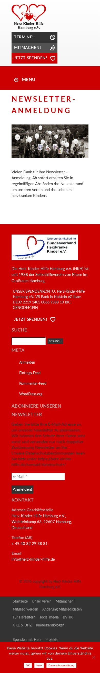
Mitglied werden (25, 609)
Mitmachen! (65, 601)
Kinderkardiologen (50, 625)
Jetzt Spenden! (30, 319)
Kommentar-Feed (32, 383)
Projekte (51, 640)
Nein (39, 665)
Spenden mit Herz (27, 640)
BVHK (68, 617)
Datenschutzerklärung (61, 665)
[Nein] (93, 657)
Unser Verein (42, 601)
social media (49, 617)
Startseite (20, 601)
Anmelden (27, 362)
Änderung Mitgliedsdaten (62, 609)
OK (28, 665)
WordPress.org (30, 394)
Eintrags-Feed (30, 373)
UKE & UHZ (22, 625)
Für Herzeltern (24, 617)
